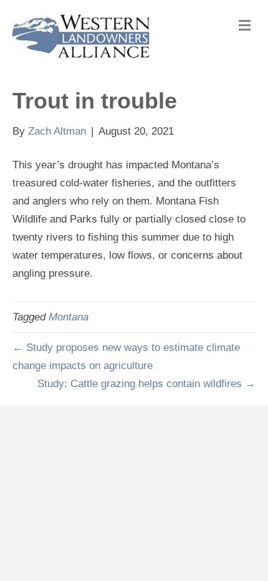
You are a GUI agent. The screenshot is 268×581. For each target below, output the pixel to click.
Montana (69, 317)
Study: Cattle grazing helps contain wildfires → (146, 384)
